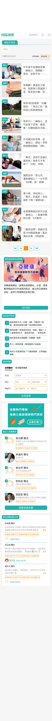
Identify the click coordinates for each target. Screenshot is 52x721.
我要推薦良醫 (26, 507)
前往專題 (26, 308)
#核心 (5, 49)
